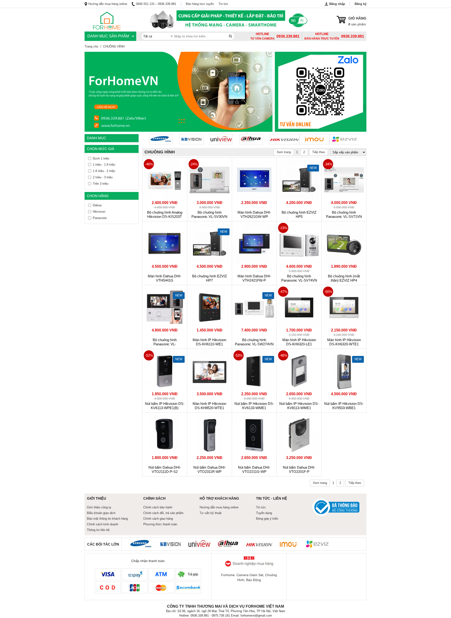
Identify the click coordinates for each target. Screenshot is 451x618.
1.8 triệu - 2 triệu (104, 171)
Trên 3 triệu (100, 183)
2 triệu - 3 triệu (103, 177)
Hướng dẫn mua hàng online (107, 4)
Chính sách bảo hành (157, 507)
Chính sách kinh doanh (102, 524)
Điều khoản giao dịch (101, 513)
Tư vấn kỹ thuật (211, 513)
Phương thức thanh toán (160, 524)
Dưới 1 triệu (101, 158)
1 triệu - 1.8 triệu (104, 164)
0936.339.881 (352, 36)
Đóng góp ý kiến (267, 518)
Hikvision (99, 211)
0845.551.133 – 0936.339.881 (156, 4)
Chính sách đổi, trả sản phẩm (163, 513)
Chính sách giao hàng (158, 518)
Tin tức (223, 4)
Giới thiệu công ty (99, 507)
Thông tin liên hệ (98, 530)
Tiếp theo (318, 152)
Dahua (97, 205)
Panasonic (100, 218)
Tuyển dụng (264, 513)
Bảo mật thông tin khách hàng (107, 518)
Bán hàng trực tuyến (200, 4)
